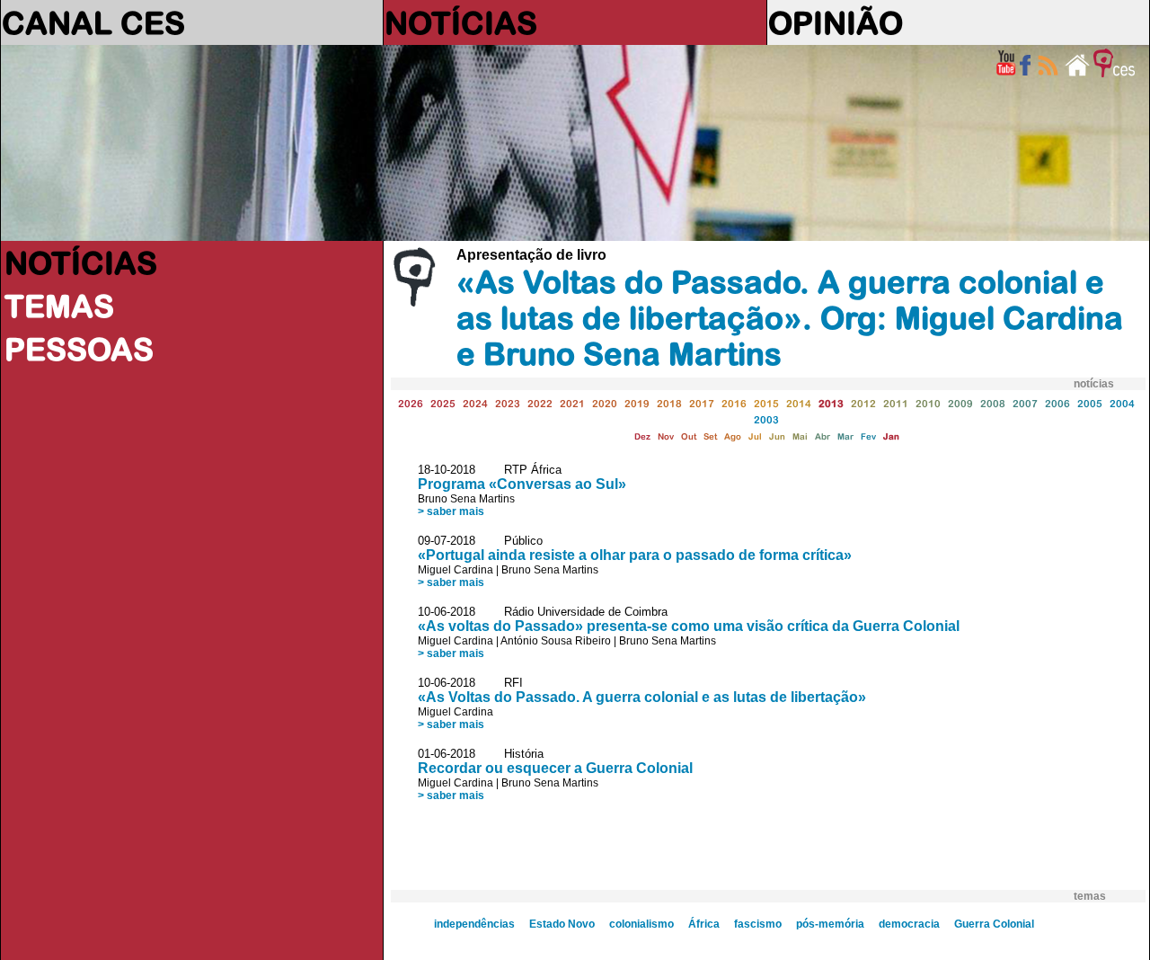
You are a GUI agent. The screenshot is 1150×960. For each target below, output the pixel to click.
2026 (410, 403)
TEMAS (59, 306)
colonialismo (641, 924)
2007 (1025, 403)
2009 (960, 403)
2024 (475, 403)
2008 (992, 403)
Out (688, 436)
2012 (863, 403)
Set (710, 436)
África (704, 924)
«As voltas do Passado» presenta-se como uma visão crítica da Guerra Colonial (689, 626)
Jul (755, 436)
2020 (604, 403)
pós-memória (830, 924)
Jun (777, 436)
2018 (669, 403)
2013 (831, 403)
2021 (572, 403)
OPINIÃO (835, 22)
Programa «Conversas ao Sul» (522, 484)
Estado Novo (562, 924)
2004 (1122, 403)
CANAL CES (93, 22)
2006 (1057, 403)
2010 (928, 403)
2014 (798, 403)
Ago (732, 436)
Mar (845, 436)
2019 (637, 403)
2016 (734, 403)
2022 (540, 403)
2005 (1089, 403)
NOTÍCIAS (461, 22)
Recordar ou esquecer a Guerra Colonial (555, 768)
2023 (507, 403)
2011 (895, 403)
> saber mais (451, 511)
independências (474, 924)
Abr (822, 436)
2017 (701, 403)
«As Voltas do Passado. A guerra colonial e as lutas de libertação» (642, 697)
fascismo (758, 924)
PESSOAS (79, 349)
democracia (909, 924)
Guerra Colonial (994, 924)
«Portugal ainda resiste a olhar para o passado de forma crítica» (635, 555)
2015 (766, 403)
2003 (766, 419)
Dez (642, 436)
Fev (868, 436)
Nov (666, 436)
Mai (800, 436)
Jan (891, 436)
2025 (443, 403)
